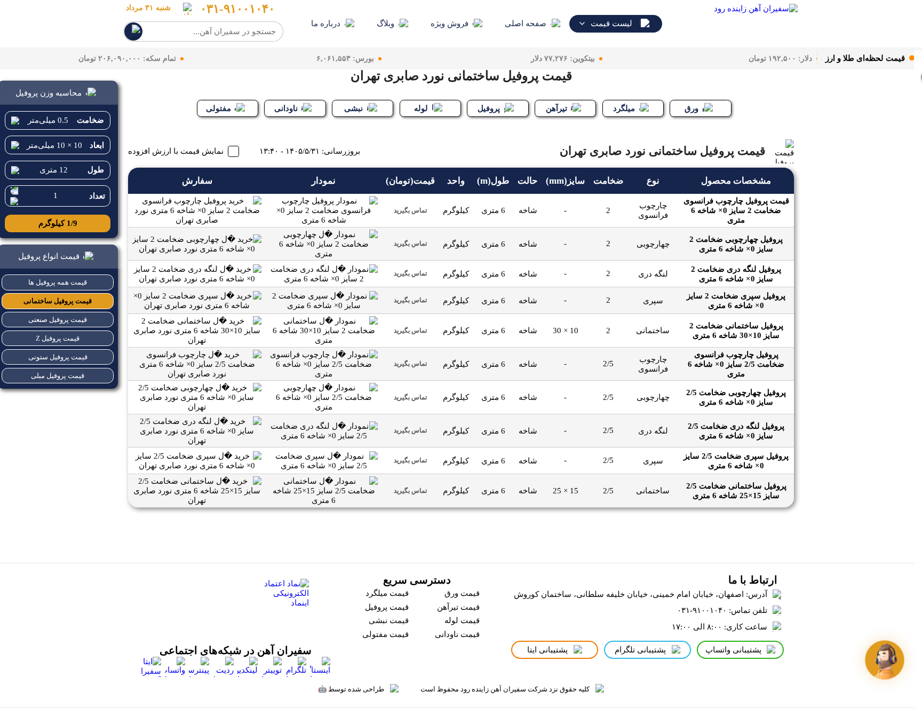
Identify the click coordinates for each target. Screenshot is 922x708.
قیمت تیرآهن (458, 607)
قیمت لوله (462, 620)
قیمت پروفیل (387, 607)
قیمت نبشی (389, 620)
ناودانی (286, 108)
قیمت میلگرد (387, 593)
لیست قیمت (611, 23)
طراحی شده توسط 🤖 (351, 689)
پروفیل (489, 108)
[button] (884, 660)
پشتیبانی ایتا (547, 650)
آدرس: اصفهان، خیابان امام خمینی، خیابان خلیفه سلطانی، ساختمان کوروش (640, 594)
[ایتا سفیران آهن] (151, 667)
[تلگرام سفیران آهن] (296, 667)
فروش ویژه (449, 23)
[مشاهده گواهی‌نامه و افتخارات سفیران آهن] (200, 603)
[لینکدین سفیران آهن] (247, 667)
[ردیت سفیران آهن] (223, 667)
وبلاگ (385, 23)
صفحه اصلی (525, 23)
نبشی (353, 108)
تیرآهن (556, 108)
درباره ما (325, 23)
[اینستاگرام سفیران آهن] (320, 667)
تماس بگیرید (410, 210)
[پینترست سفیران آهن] (199, 667)
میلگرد (624, 108)
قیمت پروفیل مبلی (57, 376)
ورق (691, 108)
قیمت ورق (462, 593)
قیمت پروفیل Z (58, 338)
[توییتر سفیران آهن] (271, 667)
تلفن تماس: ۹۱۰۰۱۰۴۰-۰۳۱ (722, 610)
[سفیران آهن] (737, 24)
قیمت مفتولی (385, 634)
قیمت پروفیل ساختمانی (57, 301)
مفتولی (218, 108)
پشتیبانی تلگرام (640, 650)
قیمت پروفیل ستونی (58, 357)
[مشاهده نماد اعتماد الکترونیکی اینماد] (283, 603)
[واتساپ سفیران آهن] (175, 667)
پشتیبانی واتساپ (733, 650)
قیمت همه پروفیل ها (57, 282)
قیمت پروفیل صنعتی (57, 320)
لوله (421, 108)
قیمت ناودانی (457, 634)
